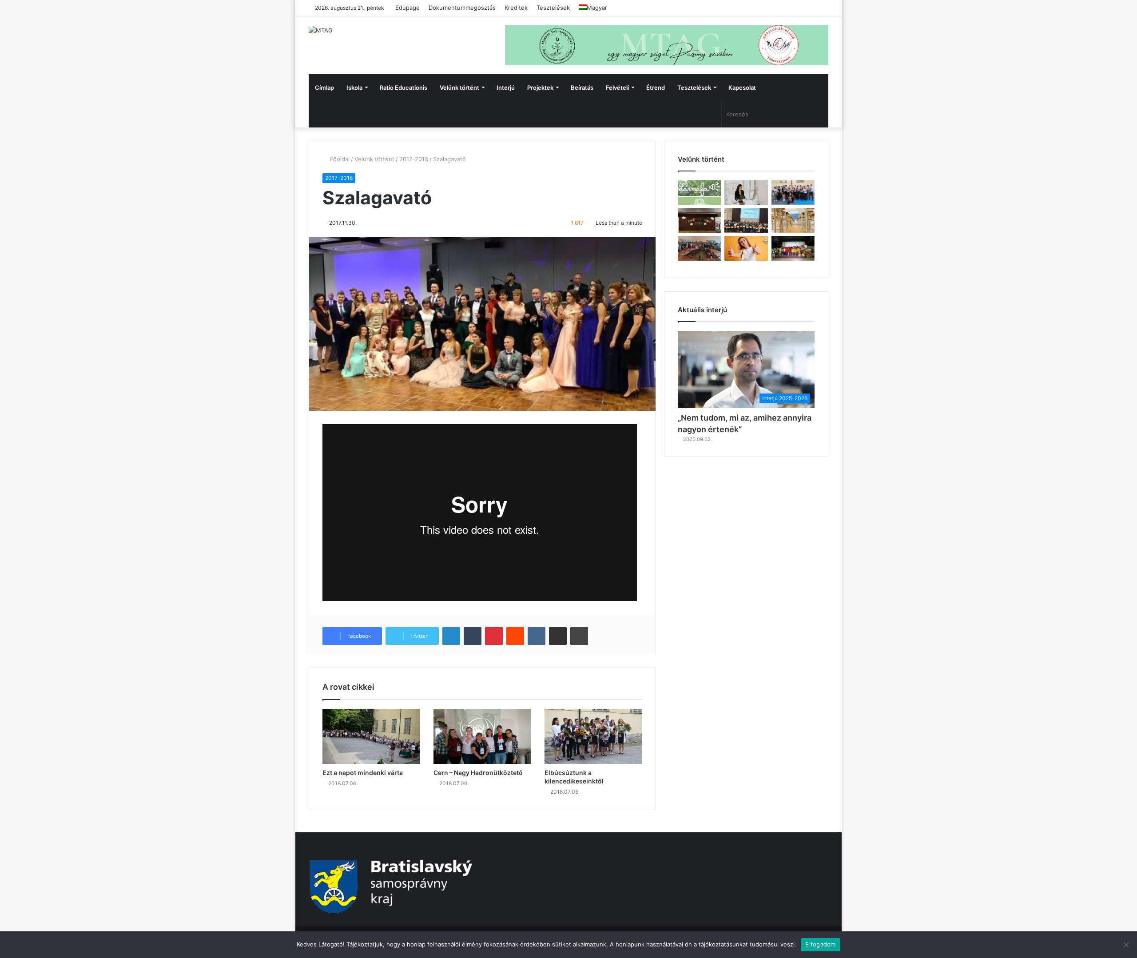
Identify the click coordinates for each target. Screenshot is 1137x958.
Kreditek (516, 7)
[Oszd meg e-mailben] (558, 636)
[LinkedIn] (451, 636)
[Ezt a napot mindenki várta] (371, 736)
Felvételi (617, 87)
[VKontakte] (536, 636)
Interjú (506, 87)
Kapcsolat (742, 87)
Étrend (655, 87)
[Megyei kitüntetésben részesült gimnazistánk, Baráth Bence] (745, 220)
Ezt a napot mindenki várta (362, 772)
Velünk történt (459, 87)
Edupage (407, 7)
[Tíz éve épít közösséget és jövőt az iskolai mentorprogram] (699, 248)
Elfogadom (820, 944)
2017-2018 (413, 159)
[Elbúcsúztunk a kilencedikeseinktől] (593, 736)
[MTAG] (321, 30)
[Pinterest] (494, 636)
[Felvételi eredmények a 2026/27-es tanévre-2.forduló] (745, 248)
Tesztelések (553, 7)
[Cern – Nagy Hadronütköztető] (482, 736)
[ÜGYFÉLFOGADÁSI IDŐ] (745, 192)
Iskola (354, 87)
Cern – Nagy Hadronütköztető (478, 772)
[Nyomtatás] (579, 636)
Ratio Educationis (403, 87)
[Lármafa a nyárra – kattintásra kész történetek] (699, 192)
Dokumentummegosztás (462, 7)
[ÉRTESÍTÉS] (793, 220)
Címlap (324, 87)
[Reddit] (515, 636)
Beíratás (582, 87)
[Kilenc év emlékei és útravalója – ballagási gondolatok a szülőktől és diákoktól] (793, 192)
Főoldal (339, 159)
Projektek (540, 87)
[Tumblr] (472, 636)
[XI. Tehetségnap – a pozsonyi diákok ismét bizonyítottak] (699, 220)
